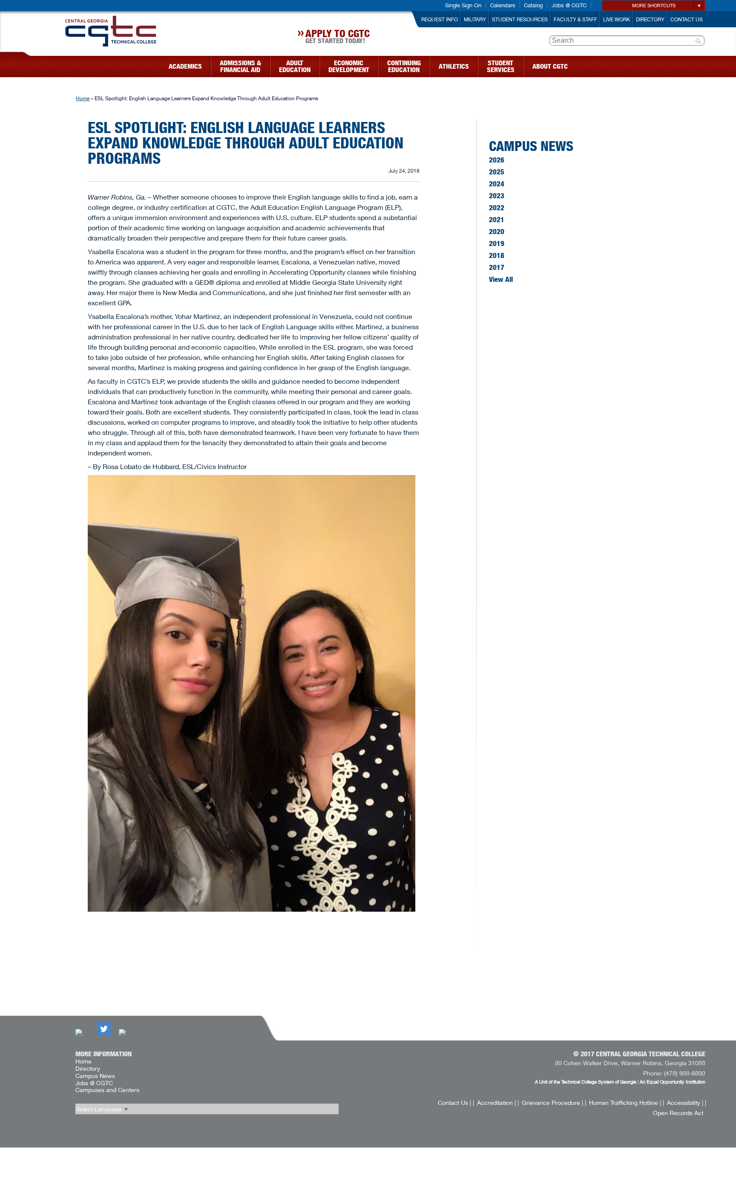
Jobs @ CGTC (569, 5)
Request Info (439, 19)
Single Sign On (463, 5)
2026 (496, 160)
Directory (650, 19)
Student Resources (520, 19)
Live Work (616, 19)
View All (501, 279)
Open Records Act (678, 1112)
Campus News (531, 145)
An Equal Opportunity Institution (672, 1081)
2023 (496, 195)
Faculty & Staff (575, 19)
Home (82, 98)
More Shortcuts (654, 5)
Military (475, 19)
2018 (496, 255)
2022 (496, 207)
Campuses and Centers (107, 1089)
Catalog (533, 5)
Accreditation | (496, 1102)
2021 (496, 219)
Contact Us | (454, 1102)
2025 (496, 172)
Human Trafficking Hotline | (625, 1102)
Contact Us (686, 19)
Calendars (502, 5)
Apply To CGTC (337, 37)
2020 (496, 231)
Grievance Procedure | (552, 1102)
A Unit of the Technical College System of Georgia (585, 1081)
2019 (496, 243)
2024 (496, 183)
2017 (496, 267)
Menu (26, 63)
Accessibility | (685, 1102)
